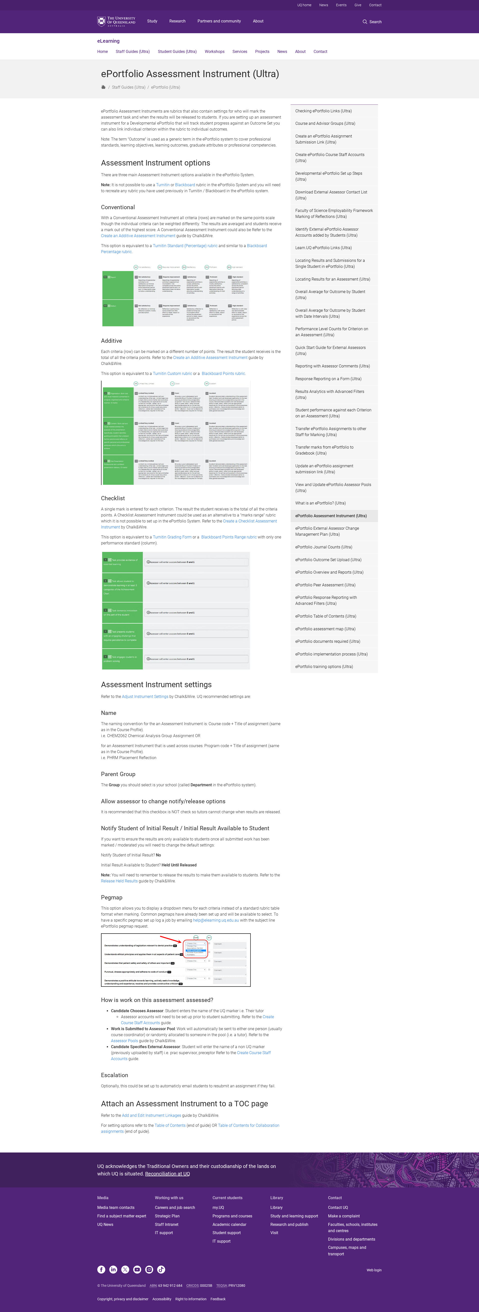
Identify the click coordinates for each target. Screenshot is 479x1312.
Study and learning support (294, 1216)
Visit (274, 1232)
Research (177, 21)
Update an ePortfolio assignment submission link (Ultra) (324, 469)
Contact (375, 5)
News (323, 5)
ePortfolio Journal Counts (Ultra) (323, 547)
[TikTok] (161, 1270)
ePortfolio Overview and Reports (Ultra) (329, 572)
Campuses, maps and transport (347, 1250)
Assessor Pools (124, 1040)
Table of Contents (170, 1125)
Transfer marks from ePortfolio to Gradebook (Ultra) (324, 450)
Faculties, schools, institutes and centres (352, 1227)
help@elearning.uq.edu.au (216, 920)
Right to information (191, 1299)
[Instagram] (149, 1270)
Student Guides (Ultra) (177, 51)
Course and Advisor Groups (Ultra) (325, 123)
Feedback (218, 1299)
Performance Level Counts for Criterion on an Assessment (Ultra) (331, 332)
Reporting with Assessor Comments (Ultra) (332, 366)
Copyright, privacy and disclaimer (122, 1299)
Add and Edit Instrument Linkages (151, 1115)
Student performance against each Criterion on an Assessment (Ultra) (333, 413)
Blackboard (185, 184)
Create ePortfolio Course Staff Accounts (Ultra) (329, 157)
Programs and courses (232, 1216)
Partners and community (219, 21)
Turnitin (163, 184)
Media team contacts (115, 1207)
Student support (227, 1232)
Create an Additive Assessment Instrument (138, 235)
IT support (164, 1232)
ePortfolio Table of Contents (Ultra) (325, 616)
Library (276, 1207)
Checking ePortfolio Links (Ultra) (323, 111)
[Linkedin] (113, 1270)
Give (358, 5)
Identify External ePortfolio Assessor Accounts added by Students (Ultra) (327, 232)
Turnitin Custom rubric (172, 373)
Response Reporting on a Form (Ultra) (328, 378)
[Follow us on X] (125, 1270)
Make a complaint (344, 1216)
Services (240, 51)
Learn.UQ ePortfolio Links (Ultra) (323, 247)
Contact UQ (338, 1207)
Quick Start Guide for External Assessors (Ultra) (330, 350)
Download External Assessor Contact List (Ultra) (331, 195)
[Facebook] (101, 1270)
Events (341, 5)
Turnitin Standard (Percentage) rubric (185, 245)
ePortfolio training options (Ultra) (324, 666)
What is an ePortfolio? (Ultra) (320, 503)
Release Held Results (119, 881)
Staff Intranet (166, 1224)
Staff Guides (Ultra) (133, 51)
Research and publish (289, 1224)
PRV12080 (237, 1286)
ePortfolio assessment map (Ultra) (325, 629)
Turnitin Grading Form (172, 537)
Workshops (215, 51)
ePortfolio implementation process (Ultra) (331, 654)
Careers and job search (175, 1207)
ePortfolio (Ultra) (165, 87)
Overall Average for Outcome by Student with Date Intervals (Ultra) (330, 313)
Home (102, 51)
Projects (262, 51)
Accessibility (161, 1299)
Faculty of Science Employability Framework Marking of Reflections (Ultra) (334, 213)
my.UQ (218, 1207)
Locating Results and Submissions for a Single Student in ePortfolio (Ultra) (330, 263)
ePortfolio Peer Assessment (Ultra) (325, 585)
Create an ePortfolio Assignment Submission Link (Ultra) (323, 139)
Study (152, 21)
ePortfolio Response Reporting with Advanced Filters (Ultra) (326, 600)
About (258, 21)
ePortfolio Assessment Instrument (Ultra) (331, 515)
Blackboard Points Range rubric (229, 537)
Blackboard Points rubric (223, 373)
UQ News (105, 1224)
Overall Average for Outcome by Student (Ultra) (330, 294)
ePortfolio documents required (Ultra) (327, 641)
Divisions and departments (351, 1239)
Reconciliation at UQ (167, 1174)
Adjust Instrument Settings (145, 696)
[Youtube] (137, 1270)
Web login (374, 1270)
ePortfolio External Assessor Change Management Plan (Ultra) (327, 531)
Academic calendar (229, 1224)
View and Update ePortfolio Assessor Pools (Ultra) (333, 487)
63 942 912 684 (170, 1286)
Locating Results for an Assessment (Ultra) (332, 279)
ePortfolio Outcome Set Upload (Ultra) (328, 559)
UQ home (304, 5)
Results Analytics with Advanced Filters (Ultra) (329, 394)
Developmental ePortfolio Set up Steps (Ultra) (328, 176)
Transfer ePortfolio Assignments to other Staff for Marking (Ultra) (330, 431)
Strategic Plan (167, 1216)
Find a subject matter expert (121, 1216)
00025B (206, 1286)
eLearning (108, 41)
